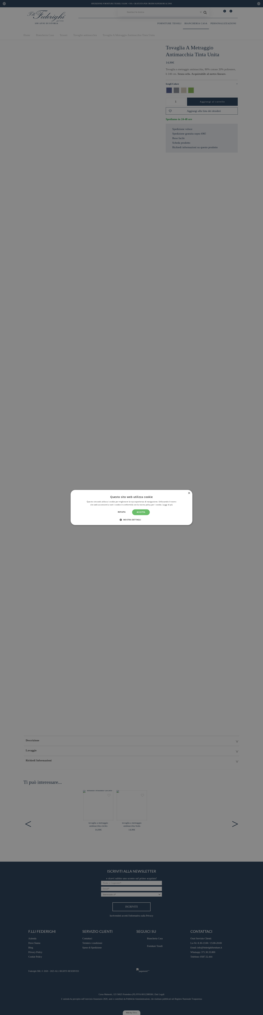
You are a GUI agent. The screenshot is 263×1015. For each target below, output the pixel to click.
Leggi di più (168, 505)
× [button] (189, 493)
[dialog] (131, 507)
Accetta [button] (141, 512)
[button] (131, 519)
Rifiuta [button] (121, 512)
